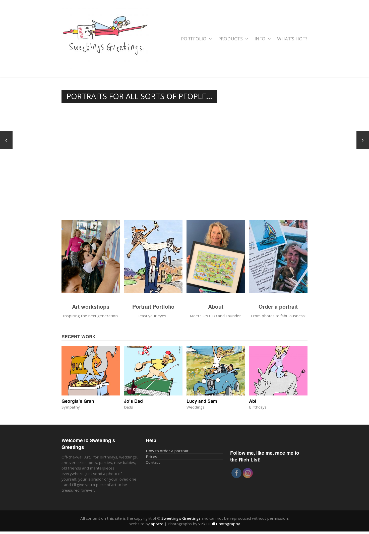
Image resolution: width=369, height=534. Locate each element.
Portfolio (194, 39)
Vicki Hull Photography (219, 523)
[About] (215, 259)
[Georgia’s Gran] (91, 370)
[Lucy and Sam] (216, 370)
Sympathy (71, 407)
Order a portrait (278, 306)
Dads (128, 407)
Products (231, 39)
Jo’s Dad (133, 401)
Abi (252, 401)
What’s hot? (292, 39)
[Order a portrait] (278, 259)
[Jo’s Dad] (153, 370)
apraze (157, 523)
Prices (151, 456)
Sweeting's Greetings (181, 518)
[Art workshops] (90, 259)
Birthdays (258, 407)
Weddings (196, 407)
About (215, 306)
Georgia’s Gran (78, 401)
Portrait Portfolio (153, 306)
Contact (153, 462)
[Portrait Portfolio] (153, 259)
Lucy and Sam (202, 401)
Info (261, 39)
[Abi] (278, 370)
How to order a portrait (167, 450)
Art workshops (90, 306)
